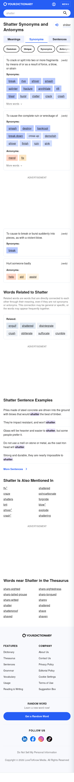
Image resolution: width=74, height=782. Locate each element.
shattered (27, 326)
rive (23, 81)
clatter (36, 96)
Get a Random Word (37, 716)
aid (22, 277)
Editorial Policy (47, 670)
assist (32, 277)
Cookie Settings (47, 676)
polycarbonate (47, 494)
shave (42, 611)
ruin (36, 143)
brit (5, 504)
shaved (7, 616)
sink (47, 143)
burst (23, 96)
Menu (65, 4)
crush (12, 333)
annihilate (44, 88)
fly (5, 488)
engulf (12, 326)
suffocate (44, 333)
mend (12, 158)
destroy (27, 128)
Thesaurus (9, 658)
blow (42, 504)
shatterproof (10, 611)
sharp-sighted (11, 589)
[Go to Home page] (18, 4)
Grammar (8, 670)
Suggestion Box (47, 689)
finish (25, 143)
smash (49, 81)
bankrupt (42, 128)
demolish (50, 136)
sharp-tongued (47, 594)
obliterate (27, 333)
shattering (45, 515)
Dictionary (8, 652)
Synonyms (36, 39)
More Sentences (13, 469)
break (12, 81)
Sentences (60, 39)
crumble (60, 333)
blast (11, 96)
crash (61, 96)
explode (44, 510)
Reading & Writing (13, 689)
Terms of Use (46, 683)
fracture (28, 88)
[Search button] (65, 13)
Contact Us (45, 658)
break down (16, 136)
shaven (43, 616)
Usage (6, 683)
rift (57, 88)
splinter (13, 88)
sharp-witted (10, 600)
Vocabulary (9, 676)
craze (6, 494)
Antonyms (65, 49)
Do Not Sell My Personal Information (37, 752)
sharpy (43, 600)
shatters (8, 499)
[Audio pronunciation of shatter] (56, 24)
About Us (44, 652)
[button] (54, 4)
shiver (35, 81)
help (11, 277)
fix (22, 158)
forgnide (44, 499)
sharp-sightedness (50, 589)
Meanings (14, 39)
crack (48, 96)
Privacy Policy (46, 664)
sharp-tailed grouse (15, 594)
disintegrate (46, 326)
